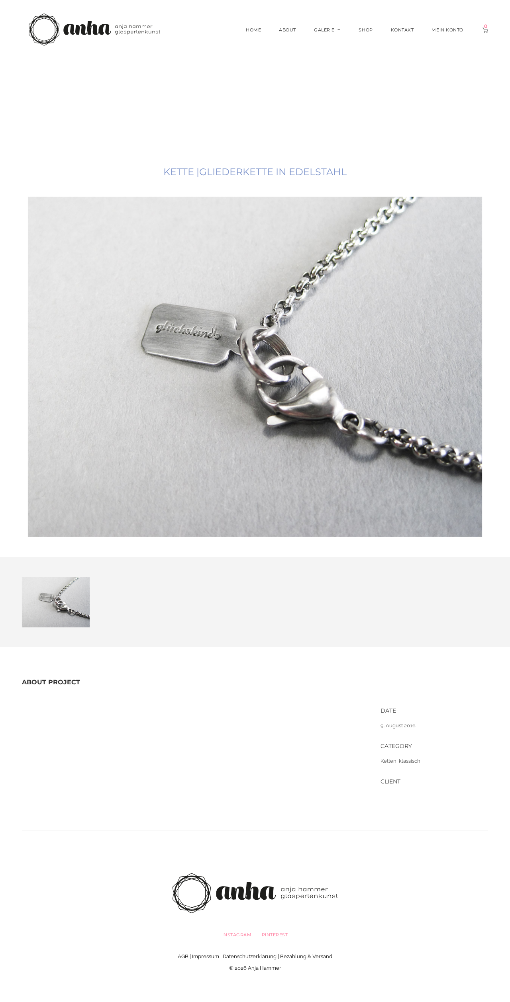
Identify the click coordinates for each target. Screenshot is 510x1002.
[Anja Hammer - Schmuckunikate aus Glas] (94, 29)
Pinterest (275, 935)
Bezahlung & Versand (306, 956)
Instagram (237, 935)
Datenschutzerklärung (250, 956)
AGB (183, 956)
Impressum (205, 956)
